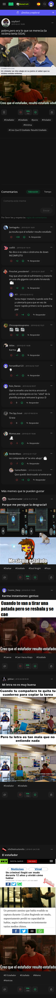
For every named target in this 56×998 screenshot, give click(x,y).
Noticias (9, 980)
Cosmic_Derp (14, 590)
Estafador (9, 119)
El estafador (10, 855)
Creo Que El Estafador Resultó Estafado (28, 130)
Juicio (35, 119)
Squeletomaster (15, 499)
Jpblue (11, 679)
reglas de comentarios (36, 217)
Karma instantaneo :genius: (20, 596)
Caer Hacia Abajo (24, 657)
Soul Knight (35, 568)
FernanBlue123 (16, 365)
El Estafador (10, 975)
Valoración (33, 191)
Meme (38, 975)
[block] (52, 22)
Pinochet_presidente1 (19, 271)
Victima (28, 124)
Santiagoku (14, 227)
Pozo (48, 568)
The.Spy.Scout (16, 413)
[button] (44, 4)
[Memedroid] (10, 4)
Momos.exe (15, 433)
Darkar (8, 568)
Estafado (24, 119)
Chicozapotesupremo (19, 325)
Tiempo (47, 191)
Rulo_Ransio (15, 386)
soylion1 (15, 21)
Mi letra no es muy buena (19, 684)
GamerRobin (20, 470)
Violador (47, 119)
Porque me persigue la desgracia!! (24, 504)
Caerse (8, 657)
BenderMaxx (15, 453)
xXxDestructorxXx (16, 849)
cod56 (12, 247)
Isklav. (12, 345)
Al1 (16, 294)
